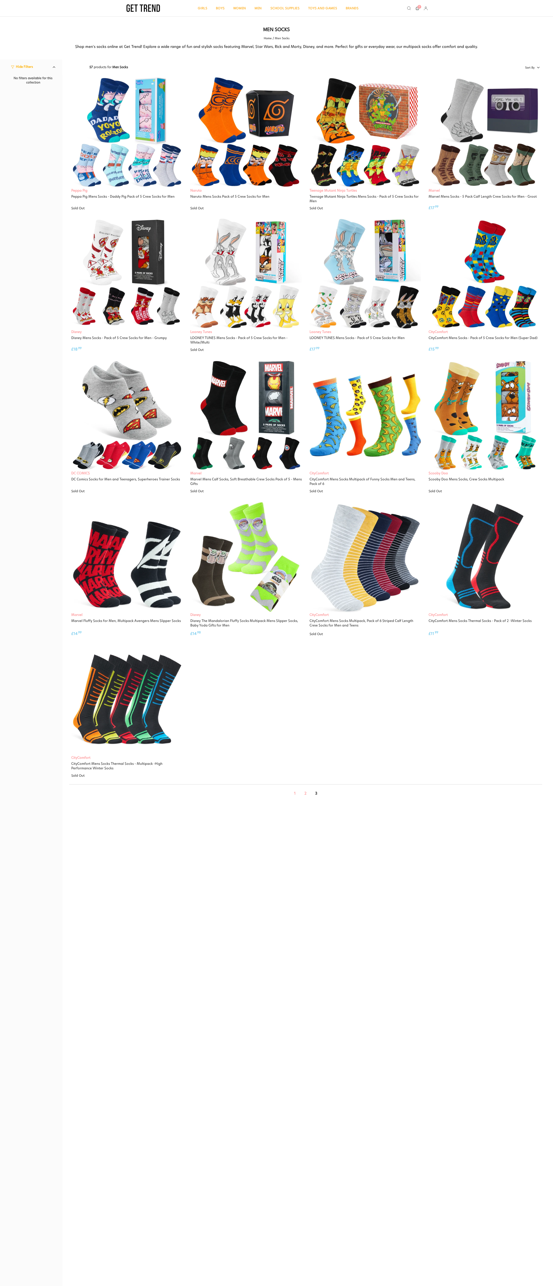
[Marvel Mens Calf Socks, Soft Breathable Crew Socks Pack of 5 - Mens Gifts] (246, 415)
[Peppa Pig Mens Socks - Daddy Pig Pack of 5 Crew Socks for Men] (127, 132)
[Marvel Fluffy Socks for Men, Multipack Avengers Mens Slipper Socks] (127, 556)
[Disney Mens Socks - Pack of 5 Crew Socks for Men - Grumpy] (127, 274)
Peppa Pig (79, 190)
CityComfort (438, 332)
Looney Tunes (201, 332)
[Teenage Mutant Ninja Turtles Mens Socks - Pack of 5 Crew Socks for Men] (365, 132)
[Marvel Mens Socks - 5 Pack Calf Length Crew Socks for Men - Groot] (484, 132)
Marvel (434, 190)
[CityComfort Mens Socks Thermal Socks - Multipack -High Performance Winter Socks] (127, 699)
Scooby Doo (438, 473)
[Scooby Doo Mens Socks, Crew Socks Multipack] (484, 415)
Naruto (196, 190)
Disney (76, 332)
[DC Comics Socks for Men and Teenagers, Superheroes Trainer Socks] (127, 415)
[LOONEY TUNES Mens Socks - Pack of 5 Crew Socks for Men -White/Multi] (246, 274)
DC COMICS (80, 473)
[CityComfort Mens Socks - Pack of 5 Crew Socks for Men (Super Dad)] (484, 274)
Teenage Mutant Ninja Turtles (333, 190)
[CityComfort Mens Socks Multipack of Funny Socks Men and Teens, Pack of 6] (365, 415)
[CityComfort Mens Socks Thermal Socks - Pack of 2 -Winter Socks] (484, 556)
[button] (203, 8)
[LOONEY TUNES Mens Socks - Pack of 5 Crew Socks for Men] (365, 274)
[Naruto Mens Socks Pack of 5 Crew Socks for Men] (246, 132)
